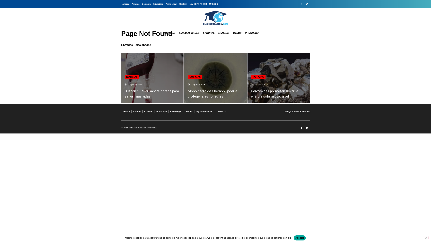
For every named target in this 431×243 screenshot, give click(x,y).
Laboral (209, 33)
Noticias (169, 33)
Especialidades (189, 33)
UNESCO (213, 4)
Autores (136, 4)
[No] (425, 237)
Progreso (252, 33)
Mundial (223, 33)
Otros (237, 33)
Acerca (125, 4)
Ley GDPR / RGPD (198, 4)
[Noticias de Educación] (215, 18)
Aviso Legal (171, 4)
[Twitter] (306, 4)
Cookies (183, 4)
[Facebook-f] (301, 4)
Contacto (146, 4)
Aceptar (299, 237)
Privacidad (158, 4)
